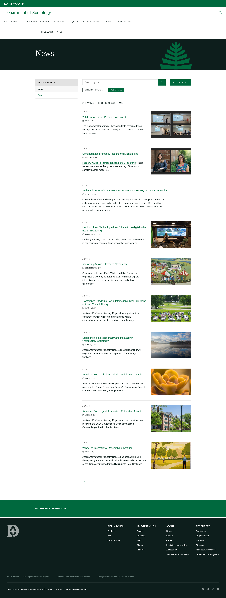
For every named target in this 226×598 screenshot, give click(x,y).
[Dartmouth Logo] (14, 3)
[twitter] (208, 589)
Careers (170, 540)
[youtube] (218, 589)
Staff (139, 540)
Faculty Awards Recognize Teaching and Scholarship (109, 163)
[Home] (36, 32)
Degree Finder (202, 536)
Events (41, 95)
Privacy (49, 589)
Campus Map (113, 540)
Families (141, 550)
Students (141, 536)
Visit (109, 536)
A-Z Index (200, 540)
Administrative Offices (206, 550)
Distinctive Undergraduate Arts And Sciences (73, 577)
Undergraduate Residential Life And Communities (116, 577)
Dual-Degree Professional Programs (36, 577)
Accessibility (171, 550)
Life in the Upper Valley (176, 545)
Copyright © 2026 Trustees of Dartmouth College (25, 589)
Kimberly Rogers (93, 90)
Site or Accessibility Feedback (76, 589)
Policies (59, 589)
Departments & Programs (207, 554)
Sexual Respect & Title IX (177, 554)
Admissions (201, 531)
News (40, 89)
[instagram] (213, 589)
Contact (111, 531)
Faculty (140, 531)
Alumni (140, 545)
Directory (200, 545)
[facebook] (203, 589)
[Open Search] (220, 12)
